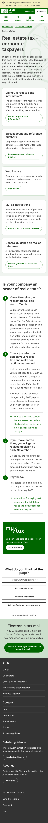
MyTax (6, 669)
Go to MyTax (14, 547)
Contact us (8, 715)
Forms (6, 727)
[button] (24, 580)
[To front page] (8, 11)
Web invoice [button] (13, 188)
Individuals (29, 11)
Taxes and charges (23, 26)
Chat (5, 709)
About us (10, 780)
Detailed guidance (14, 757)
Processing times (11, 733)
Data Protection (11, 798)
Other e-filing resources (15, 681)
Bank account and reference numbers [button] (21, 155)
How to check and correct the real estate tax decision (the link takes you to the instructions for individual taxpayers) (28, 424)
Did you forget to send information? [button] (18, 117)
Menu (6, 20)
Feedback (7, 805)
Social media (9, 721)
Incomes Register (11, 693)
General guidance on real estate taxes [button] (22, 264)
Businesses (41, 11)
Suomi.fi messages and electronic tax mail (22, 647)
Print (5, 811)
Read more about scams (31, 5)
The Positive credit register (16, 687)
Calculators (8, 675)
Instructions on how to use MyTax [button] (23, 228)
